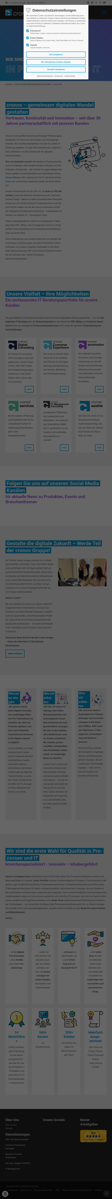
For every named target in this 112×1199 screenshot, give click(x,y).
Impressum (59, 76)
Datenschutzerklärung (45, 76)
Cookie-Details (69, 76)
